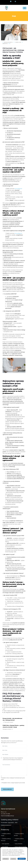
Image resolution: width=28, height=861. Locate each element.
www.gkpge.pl (18, 188)
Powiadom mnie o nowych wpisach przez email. (13, 782)
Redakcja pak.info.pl (8, 42)
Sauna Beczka (5, 846)
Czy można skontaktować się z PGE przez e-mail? (14, 708)
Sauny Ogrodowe (5, 843)
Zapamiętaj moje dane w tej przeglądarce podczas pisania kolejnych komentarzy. (13, 758)
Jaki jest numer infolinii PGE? (11, 704)
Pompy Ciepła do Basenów (20, 846)
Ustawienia (13, 858)
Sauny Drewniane (18, 843)
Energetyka (5, 43)
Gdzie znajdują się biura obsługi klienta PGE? (14, 710)
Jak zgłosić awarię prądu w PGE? (11, 705)
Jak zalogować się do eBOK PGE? (11, 712)
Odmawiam (5, 858)
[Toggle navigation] (24, 8)
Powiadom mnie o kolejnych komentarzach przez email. (13, 778)
